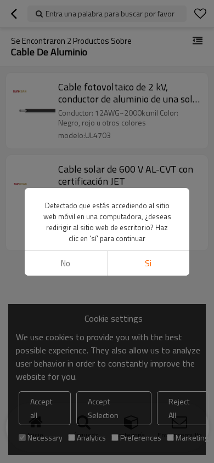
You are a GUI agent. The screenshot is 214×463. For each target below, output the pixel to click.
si (148, 263)
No (65, 263)
